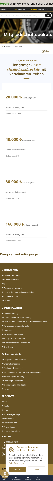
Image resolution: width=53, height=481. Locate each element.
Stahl (6, 402)
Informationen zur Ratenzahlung (17, 317)
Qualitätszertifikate (11, 275)
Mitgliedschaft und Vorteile (15, 359)
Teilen (47, 51)
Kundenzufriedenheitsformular (17, 343)
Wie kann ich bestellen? (13, 368)
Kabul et (17, 469)
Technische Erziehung (13, 288)
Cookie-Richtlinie (11, 296)
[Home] (2, 46)
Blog (6, 284)
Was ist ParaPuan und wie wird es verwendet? (23, 372)
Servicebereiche (10, 423)
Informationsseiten (12, 431)
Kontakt (6, 436)
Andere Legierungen (12, 414)
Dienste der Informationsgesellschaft (19, 292)
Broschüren (8, 347)
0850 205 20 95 (11, 442)
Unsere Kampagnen (12, 364)
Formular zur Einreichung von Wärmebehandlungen (25, 322)
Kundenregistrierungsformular (17, 326)
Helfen (6, 389)
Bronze (7, 410)
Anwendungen (10, 427)
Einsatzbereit (9, 418)
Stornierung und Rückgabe (15, 385)
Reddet (36, 469)
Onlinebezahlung (11, 313)
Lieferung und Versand (13, 380)
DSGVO (7, 300)
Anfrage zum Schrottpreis (14, 338)
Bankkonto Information (13, 334)
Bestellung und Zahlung (14, 376)
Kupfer (6, 406)
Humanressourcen (11, 279)
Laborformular (10, 330)
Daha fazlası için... (17, 463)
